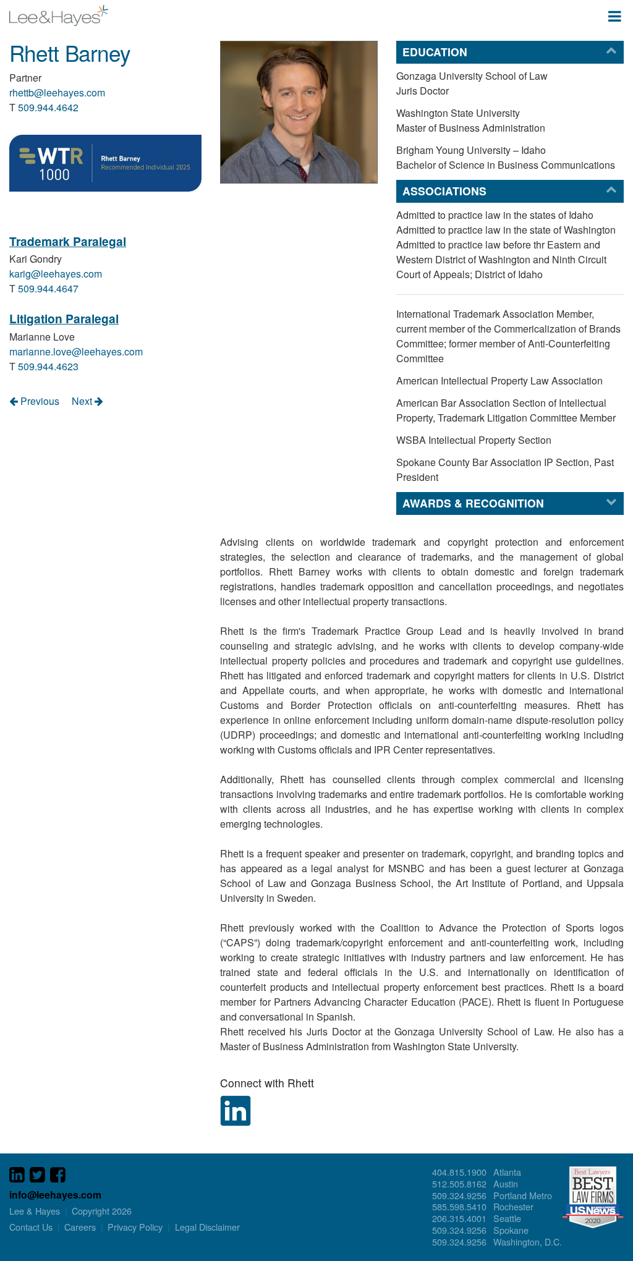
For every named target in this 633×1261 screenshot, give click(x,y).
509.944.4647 (48, 288)
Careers (80, 1226)
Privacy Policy (135, 1226)
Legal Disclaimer (207, 1226)
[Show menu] (615, 15)
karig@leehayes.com (55, 273)
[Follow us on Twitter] (37, 1175)
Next (83, 401)
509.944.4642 (48, 107)
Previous (38, 401)
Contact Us (31, 1226)
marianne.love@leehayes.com (76, 351)
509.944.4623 (48, 366)
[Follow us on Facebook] (58, 1175)
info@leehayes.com (55, 1194)
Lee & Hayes (58, 15)
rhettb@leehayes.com (57, 92)
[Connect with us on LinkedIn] (17, 1175)
